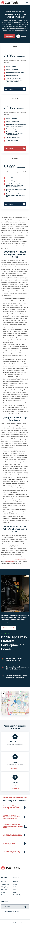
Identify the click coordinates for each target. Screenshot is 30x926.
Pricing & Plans (5, 884)
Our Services (9, 36)
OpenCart (15, 884)
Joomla (14, 889)
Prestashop (15, 881)
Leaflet (12, 714)
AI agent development (18, 894)
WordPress (15, 887)
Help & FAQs (4, 889)
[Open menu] (27, 2)
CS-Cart (14, 892)
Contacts (3, 894)
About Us (3, 881)
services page (10, 561)
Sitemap (3, 892)
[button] (15, 701)
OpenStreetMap (19, 714)
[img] (15, 703)
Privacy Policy (4, 887)
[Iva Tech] (9, 2)
